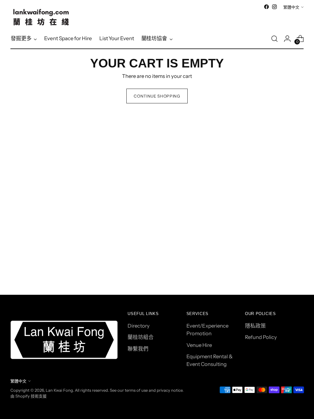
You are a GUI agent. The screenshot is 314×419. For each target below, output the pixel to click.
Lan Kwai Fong (59, 390)
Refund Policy (261, 337)
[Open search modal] (274, 39)
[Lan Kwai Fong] (41, 17)
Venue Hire (199, 345)
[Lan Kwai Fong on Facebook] (266, 7)
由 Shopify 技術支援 (28, 396)
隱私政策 (255, 326)
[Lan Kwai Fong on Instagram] (274, 7)
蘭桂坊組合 (141, 337)
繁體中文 (291, 7)
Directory (139, 326)
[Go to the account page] (287, 39)
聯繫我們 (138, 349)
